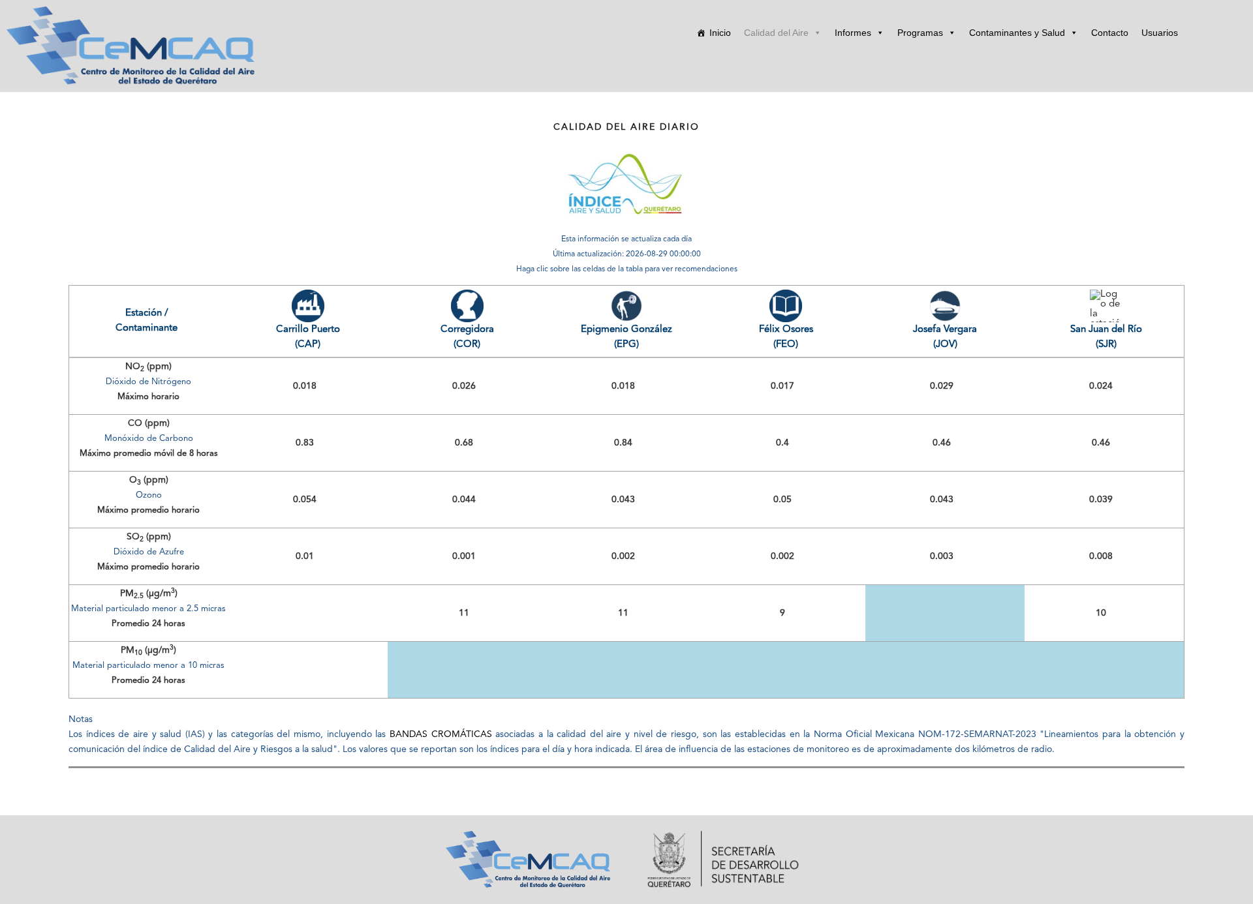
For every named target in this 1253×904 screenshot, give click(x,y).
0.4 (782, 442)
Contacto (1109, 32)
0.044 (464, 499)
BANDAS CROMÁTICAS (441, 734)
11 (464, 613)
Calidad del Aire (776, 32)
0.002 (623, 556)
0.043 (623, 499)
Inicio (720, 32)
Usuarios (1159, 32)
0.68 (464, 442)
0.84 (623, 442)
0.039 (1101, 499)
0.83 (305, 442)
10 (1101, 613)
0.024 (1101, 386)
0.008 (1101, 556)
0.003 (941, 556)
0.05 (782, 499)
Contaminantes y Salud (1017, 32)
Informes (853, 32)
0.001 (464, 556)
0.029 (941, 386)
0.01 (305, 556)
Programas (920, 32)
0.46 (942, 442)
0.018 (305, 386)
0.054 (305, 499)
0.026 (464, 386)
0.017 (782, 386)
